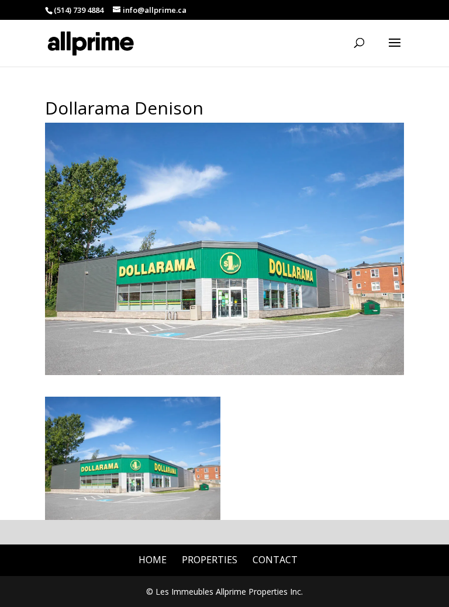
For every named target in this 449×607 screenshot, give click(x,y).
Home (153, 559)
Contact (275, 559)
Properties (209, 559)
